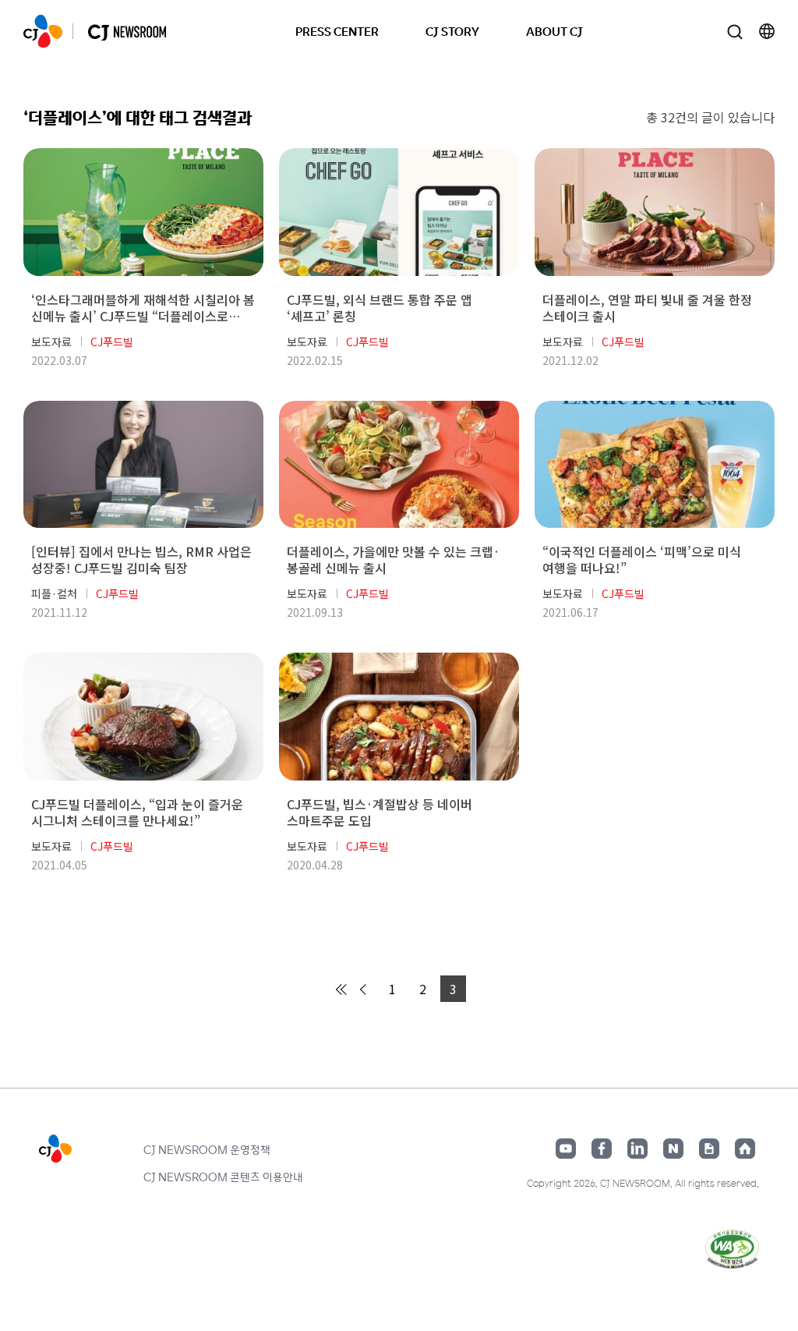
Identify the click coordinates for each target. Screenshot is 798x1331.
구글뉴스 (709, 1149)
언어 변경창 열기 (767, 31)
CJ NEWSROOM (42, 31)
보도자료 (51, 341)
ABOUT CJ (554, 31)
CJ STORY (452, 31)
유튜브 (566, 1149)
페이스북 (602, 1149)
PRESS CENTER (337, 31)
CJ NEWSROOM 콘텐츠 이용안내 (223, 1176)
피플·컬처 (54, 593)
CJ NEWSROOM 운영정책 (206, 1149)
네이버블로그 (673, 1149)
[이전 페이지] (365, 989)
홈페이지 (745, 1149)
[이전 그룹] (342, 989)
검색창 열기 (734, 32)
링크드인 (637, 1149)
